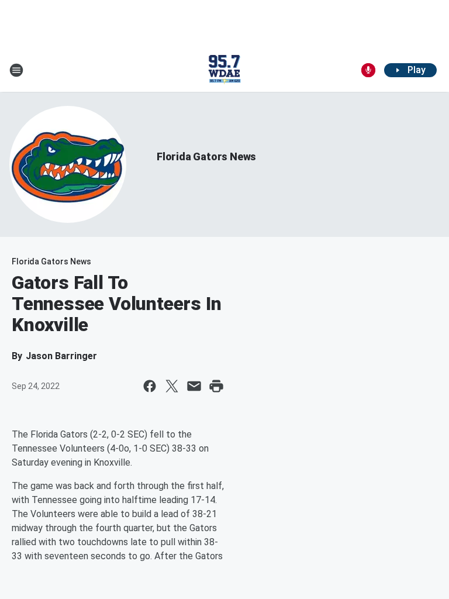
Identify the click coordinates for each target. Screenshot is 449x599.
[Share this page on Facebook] (149, 386)
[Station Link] (224, 70)
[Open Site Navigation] (16, 70)
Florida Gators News (206, 156)
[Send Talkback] (368, 70)
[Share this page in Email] (194, 386)
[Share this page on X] (172, 386)
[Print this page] (216, 386)
